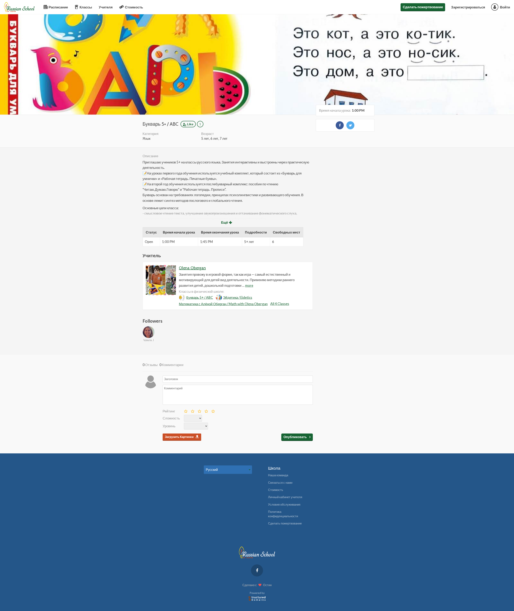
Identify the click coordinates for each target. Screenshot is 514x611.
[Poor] (192, 410)
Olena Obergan (192, 267)
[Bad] (185, 410)
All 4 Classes (279, 304)
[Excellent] (212, 410)
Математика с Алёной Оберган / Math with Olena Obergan (223, 304)
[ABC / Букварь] (340, 125)
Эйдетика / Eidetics (237, 297)
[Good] (206, 410)
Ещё (224, 222)
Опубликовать (295, 437)
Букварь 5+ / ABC (199, 297)
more (249, 285)
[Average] (199, 410)
